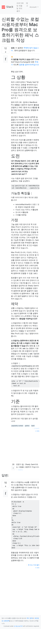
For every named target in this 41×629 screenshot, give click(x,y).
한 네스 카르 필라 (33, 565)
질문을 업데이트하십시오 (29, 64)
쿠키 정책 (30, 618)
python (27, 425)
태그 (27, 4)
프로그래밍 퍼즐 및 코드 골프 (20, 7)
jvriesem (36, 428)
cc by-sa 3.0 (18, 626)
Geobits (20, 470)
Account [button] (33, 7)
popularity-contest (17, 425)
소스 (37, 431)
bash (32, 425)
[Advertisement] (25, 445)
